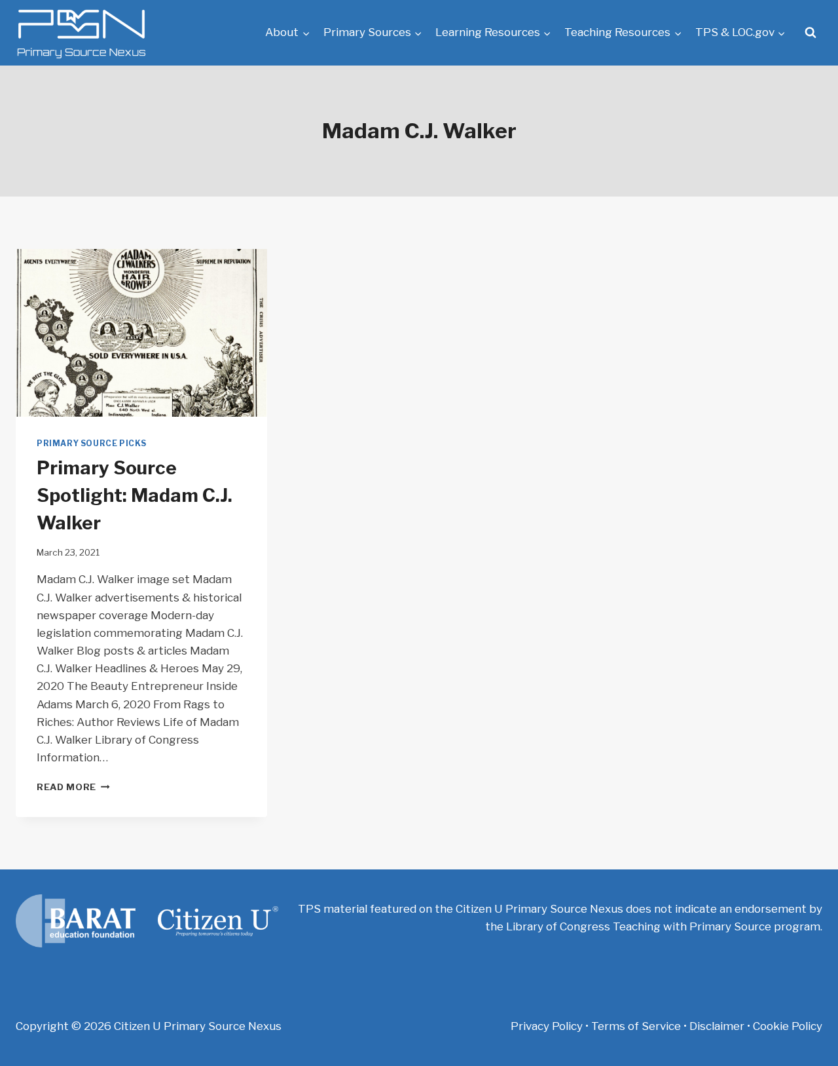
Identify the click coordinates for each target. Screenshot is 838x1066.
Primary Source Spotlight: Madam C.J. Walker (134, 495)
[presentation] (141, 333)
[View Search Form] (810, 33)
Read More (73, 787)
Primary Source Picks (92, 443)
